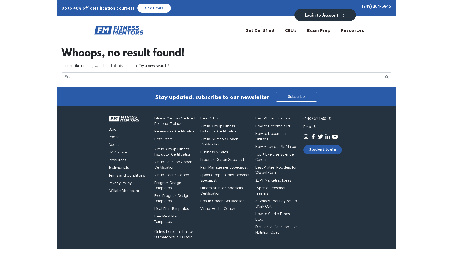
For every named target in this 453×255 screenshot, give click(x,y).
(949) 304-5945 (376, 6)
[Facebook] (313, 136)
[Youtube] (335, 136)
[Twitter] (320, 136)
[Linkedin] (327, 136)
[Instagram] (306, 136)
